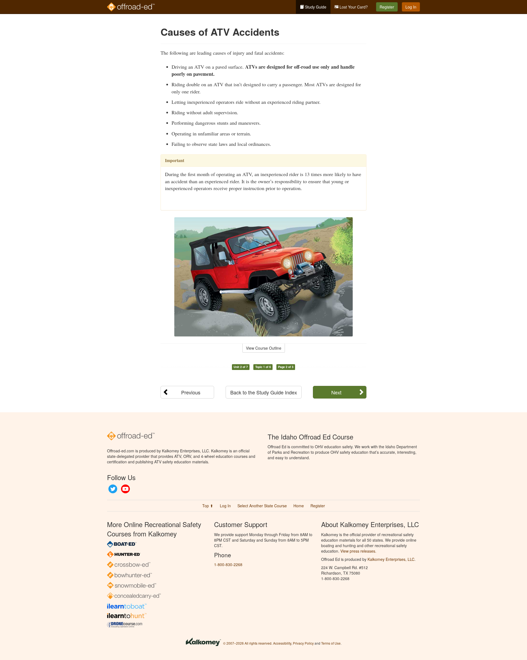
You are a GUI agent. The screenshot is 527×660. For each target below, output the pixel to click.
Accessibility (282, 643)
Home (298, 505)
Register (387, 7)
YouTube (125, 488)
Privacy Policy (303, 643)
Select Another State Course (262, 505)
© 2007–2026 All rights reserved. (247, 643)
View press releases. (358, 551)
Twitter (112, 488)
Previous (190, 392)
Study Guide (315, 7)
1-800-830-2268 (228, 564)
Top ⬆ (207, 505)
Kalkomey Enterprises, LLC (391, 559)
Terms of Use (331, 643)
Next (336, 392)
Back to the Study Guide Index (263, 392)
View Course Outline (263, 348)
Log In (410, 7)
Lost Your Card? (353, 7)
